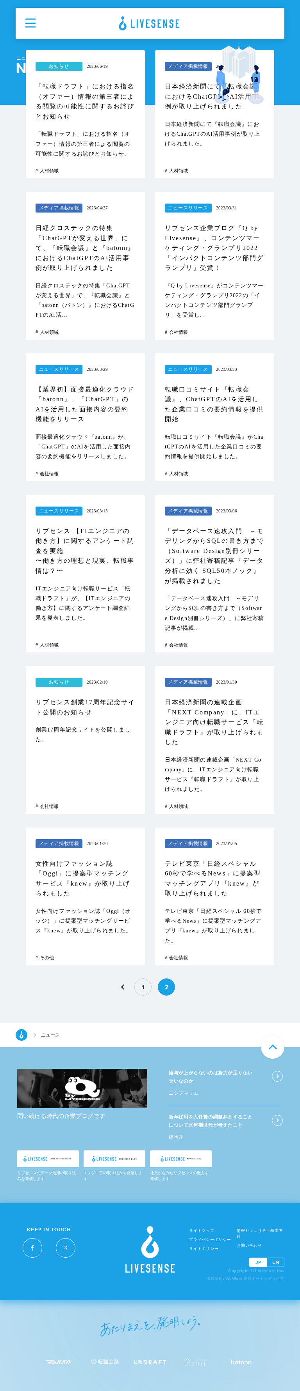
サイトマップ (201, 1230)
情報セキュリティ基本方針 (260, 1233)
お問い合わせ (249, 1245)
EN (275, 1262)
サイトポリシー (203, 1248)
